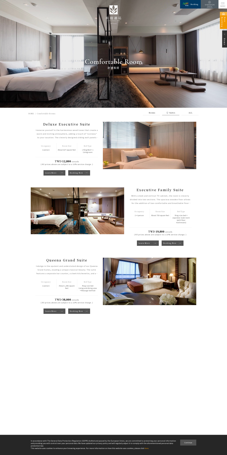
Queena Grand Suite (66, 260)
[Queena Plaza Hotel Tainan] (113, 23)
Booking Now (76, 173)
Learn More (51, 173)
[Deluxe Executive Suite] (149, 145)
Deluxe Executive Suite (66, 124)
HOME (31, 113)
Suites (172, 112)
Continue (188, 442)
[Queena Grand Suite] (149, 281)
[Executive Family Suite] (77, 210)
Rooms (152, 112)
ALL (190, 112)
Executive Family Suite (160, 189)
